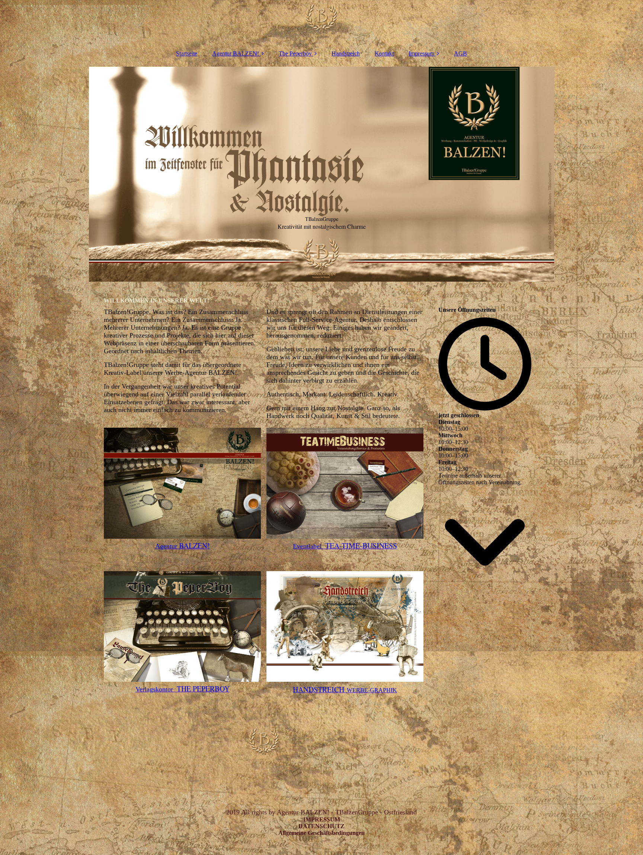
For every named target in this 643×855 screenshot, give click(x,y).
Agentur (182, 546)
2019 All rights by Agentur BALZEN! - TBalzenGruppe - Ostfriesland (321, 812)
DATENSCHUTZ (321, 826)
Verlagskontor (182, 689)
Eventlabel (345, 546)
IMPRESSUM (321, 819)
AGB (460, 53)
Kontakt (384, 53)
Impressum (421, 53)
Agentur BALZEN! (235, 53)
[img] (321, 22)
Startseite (186, 53)
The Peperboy (295, 53)
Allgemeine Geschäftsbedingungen (321, 833)
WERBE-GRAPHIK (345, 690)
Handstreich (346, 53)
